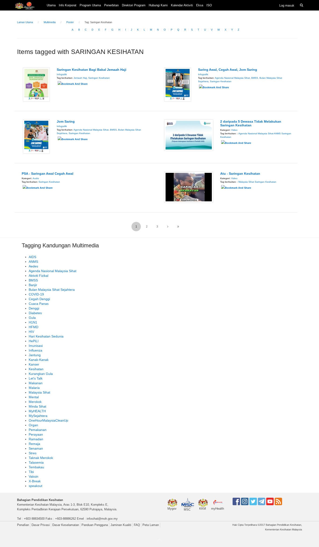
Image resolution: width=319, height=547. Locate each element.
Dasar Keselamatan (65, 525)
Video (234, 130)
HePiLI (34, 341)
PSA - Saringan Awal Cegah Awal (47, 173)
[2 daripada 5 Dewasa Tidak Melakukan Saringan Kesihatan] (188, 135)
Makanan (36, 383)
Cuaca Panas (39, 303)
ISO (209, 5)
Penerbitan (111, 5)
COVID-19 (36, 294)
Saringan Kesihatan (99, 78)
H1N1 (33, 322)
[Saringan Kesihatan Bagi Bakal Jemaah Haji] (36, 84)
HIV (31, 332)
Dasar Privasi (41, 525)
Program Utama (90, 5)
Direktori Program (133, 5)
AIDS (32, 257)
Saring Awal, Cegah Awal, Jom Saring (227, 69)
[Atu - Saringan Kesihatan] (188, 187)
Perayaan (36, 434)
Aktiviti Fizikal (38, 275)
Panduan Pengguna (95, 525)
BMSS (254, 78)
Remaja (34, 444)
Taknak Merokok (41, 458)
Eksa (199, 5)
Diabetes (35, 313)
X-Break (35, 481)
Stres (32, 453)
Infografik (62, 74)
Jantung (35, 355)
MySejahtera (38, 416)
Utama (51, 5)
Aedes (33, 266)
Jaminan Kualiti (120, 525)
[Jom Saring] (36, 136)
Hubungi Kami (158, 5)
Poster (70, 22)
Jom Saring (66, 121)
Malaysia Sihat (246, 182)
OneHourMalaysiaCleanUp (48, 420)
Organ (33, 425)
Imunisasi (36, 346)
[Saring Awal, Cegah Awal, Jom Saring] (177, 84)
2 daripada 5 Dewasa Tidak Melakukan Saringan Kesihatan (250, 123)
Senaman (36, 448)
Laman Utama (25, 22)
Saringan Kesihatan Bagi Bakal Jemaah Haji (91, 69)
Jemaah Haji (80, 78)
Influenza (35, 350)
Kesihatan (36, 369)
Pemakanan (37, 430)
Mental (34, 397)
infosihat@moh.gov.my (102, 518)
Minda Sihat (37, 406)
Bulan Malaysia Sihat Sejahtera (52, 289)
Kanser (34, 364)
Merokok (35, 402)
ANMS (277, 133)
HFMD (33, 327)
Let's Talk (36, 378)
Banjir (33, 285)
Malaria (34, 388)
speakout (35, 486)
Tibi (31, 472)
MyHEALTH (37, 411)
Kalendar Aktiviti (182, 5)
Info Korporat (67, 5)
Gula (32, 318)
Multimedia (50, 22)
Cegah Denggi (39, 299)
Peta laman (150, 525)
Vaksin (33, 476)
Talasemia (36, 462)
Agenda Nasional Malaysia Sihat (232, 78)
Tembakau (36, 467)
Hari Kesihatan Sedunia (46, 336)
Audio (36, 178)
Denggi (34, 308)
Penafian (23, 525)
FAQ (137, 525)
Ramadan (36, 439)
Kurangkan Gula (41, 374)
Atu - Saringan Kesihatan (240, 173)
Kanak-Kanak (39, 360)
